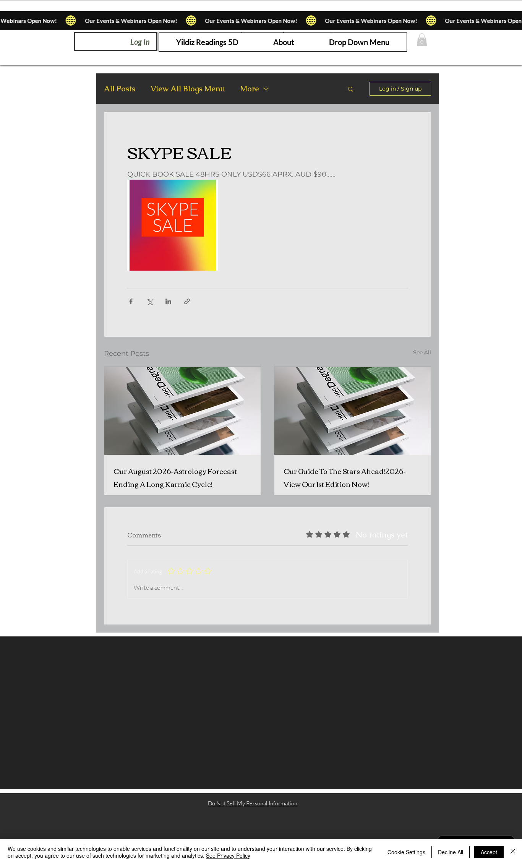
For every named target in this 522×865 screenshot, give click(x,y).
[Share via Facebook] (131, 301)
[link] (422, 39)
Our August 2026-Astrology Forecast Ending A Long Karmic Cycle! (175, 477)
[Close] (512, 852)
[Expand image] (172, 225)
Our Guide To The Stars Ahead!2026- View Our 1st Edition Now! (345, 477)
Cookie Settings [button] (406, 852)
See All (422, 352)
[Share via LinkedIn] (168, 301)
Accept (489, 852)
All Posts (119, 89)
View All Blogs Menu (188, 89)
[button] (359, 42)
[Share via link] (187, 301)
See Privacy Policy (228, 855)
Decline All (450, 852)
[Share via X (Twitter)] (149, 301)
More (249, 89)
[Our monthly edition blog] (182, 411)
